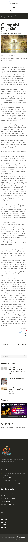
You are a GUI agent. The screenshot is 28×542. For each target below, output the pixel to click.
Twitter (21, 331)
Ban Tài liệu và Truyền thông (9, 493)
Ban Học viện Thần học (7, 504)
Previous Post (8, 344)
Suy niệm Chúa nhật (17, 15)
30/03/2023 (5, 32)
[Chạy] (3, 416)
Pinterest (25, 331)
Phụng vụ (8, 15)
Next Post (21, 344)
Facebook (18, 331)
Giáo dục (3, 522)
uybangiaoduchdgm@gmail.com (16, 483)
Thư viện (3, 527)
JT (19, 539)
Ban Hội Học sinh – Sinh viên (9, 507)
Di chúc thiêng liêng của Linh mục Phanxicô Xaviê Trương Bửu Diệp (17, 389)
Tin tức (3, 517)
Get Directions (7, 477)
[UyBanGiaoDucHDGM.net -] (14, 2)
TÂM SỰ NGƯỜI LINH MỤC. (17, 379)
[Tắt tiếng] (22, 416)
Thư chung (4, 519)
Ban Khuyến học (5, 501)
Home (2, 15)
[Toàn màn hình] (25, 416)
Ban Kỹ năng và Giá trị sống (8, 498)
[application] (14, 410)
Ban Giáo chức (5, 496)
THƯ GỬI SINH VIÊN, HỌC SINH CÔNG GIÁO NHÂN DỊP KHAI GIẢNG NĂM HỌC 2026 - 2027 (17, 370)
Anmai (11, 32)
